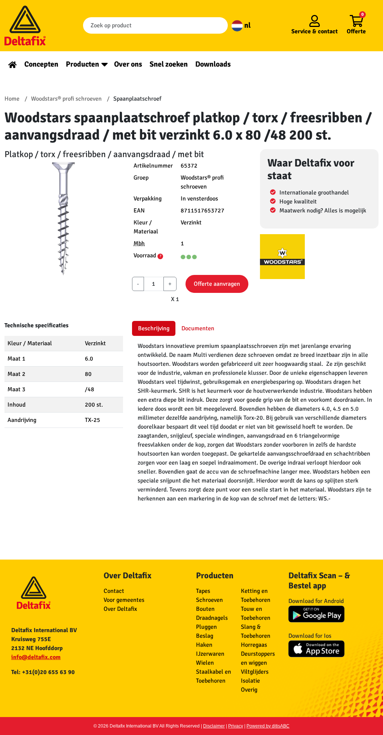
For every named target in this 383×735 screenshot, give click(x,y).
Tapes (203, 591)
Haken (204, 645)
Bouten (205, 609)
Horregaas (254, 645)
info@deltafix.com (36, 657)
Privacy (235, 726)
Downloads (213, 64)
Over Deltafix (120, 609)
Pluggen (206, 627)
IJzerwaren (210, 654)
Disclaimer (214, 726)
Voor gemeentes (124, 600)
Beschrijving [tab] (153, 328)
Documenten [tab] (197, 328)
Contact (114, 591)
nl (247, 25)
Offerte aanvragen (217, 284)
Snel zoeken (169, 64)
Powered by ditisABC (267, 726)
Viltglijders (255, 672)
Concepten (41, 64)
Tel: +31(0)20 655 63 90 (43, 672)
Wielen (205, 663)
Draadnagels (212, 618)
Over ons (128, 64)
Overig (249, 689)
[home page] (12, 64)
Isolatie (250, 681)
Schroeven (209, 600)
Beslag (204, 636)
